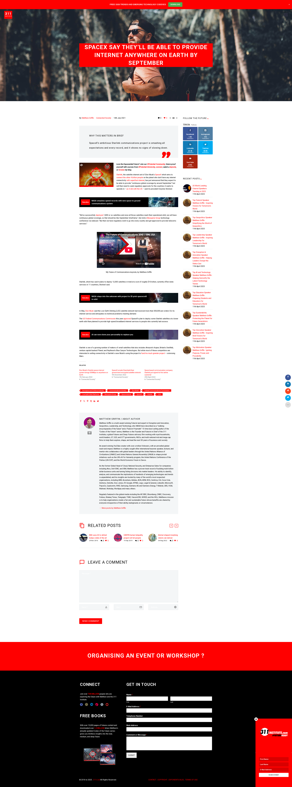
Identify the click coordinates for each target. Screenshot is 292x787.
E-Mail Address (133, 706)
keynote (173, 167)
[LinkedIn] (94, 401)
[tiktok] (96, 704)
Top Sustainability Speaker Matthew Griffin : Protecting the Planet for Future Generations (202, 317)
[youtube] (107, 704)
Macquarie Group (153, 218)
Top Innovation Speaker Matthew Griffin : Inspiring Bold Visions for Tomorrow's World (203, 334)
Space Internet (126, 394)
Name (129, 695)
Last (171, 702)
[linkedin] (91, 704)
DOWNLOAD (175, 4)
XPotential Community (156, 164)
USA (159, 394)
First (127, 702)
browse (121, 170)
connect (159, 167)
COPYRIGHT (162, 780)
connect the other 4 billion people (129, 177)
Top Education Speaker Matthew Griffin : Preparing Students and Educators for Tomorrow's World (202, 298)
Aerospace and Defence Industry (93, 390)
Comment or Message (136, 735)
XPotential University (146, 167)
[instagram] (86, 704)
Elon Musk (89, 311)
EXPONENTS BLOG (176, 780)
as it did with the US (134, 189)
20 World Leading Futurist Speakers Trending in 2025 (200, 188)
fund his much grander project (153, 353)
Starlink (119, 175)
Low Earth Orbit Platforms (90, 394)
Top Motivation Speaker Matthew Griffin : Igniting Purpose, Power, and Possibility (202, 351)
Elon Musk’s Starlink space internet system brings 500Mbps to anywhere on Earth (93, 372)
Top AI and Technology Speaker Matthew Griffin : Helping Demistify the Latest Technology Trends (202, 278)
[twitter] (101, 704)
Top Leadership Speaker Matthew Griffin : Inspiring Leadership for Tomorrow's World (203, 239)
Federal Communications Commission (156, 390)
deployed (100, 215)
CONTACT (152, 780)
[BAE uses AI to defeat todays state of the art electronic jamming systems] (84, 538)
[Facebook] (81, 401)
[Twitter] (84, 401)
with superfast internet (135, 180)
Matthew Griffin (88, 118)
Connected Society (103, 118)
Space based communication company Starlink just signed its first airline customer (159, 372)
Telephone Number (134, 716)
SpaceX (158, 175)
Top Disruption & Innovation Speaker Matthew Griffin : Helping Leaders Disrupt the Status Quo (202, 258)
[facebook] (81, 704)
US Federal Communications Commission (99, 319)
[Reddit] (98, 401)
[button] (171, 525)
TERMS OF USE (191, 780)
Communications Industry (118, 390)
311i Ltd (96, 780)
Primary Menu (286, 15)
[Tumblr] (91, 401)
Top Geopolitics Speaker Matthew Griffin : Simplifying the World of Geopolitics (202, 221)
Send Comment (90, 621)
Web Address (132, 725)
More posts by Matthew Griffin (114, 508)
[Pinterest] (88, 401)
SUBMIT (131, 755)
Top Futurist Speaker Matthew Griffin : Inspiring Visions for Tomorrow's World (203, 204)
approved (127, 319)
